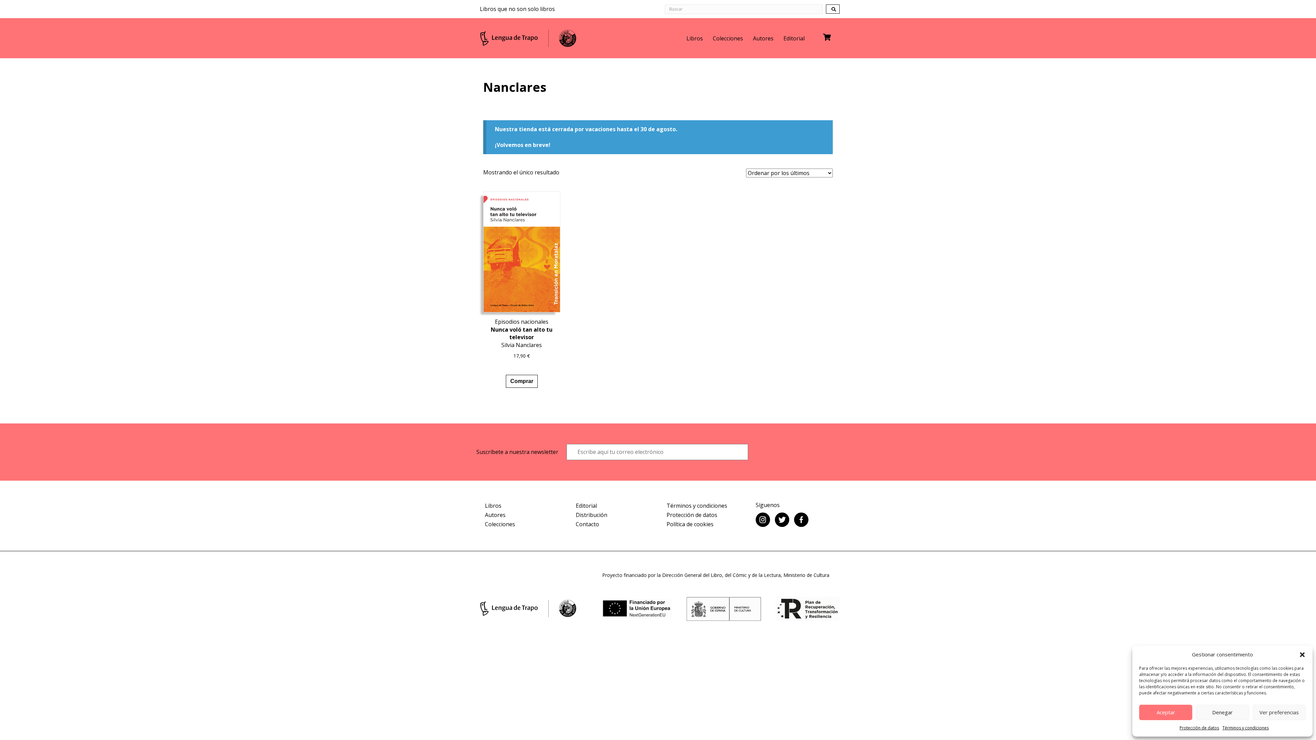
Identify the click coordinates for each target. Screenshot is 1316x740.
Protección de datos (1199, 728)
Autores (763, 38)
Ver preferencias (1279, 712)
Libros (694, 38)
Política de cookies (690, 524)
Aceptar (1166, 712)
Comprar (521, 381)
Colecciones (728, 38)
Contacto (587, 524)
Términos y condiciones (1245, 728)
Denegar (1222, 712)
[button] (1302, 654)
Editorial (794, 38)
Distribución (591, 515)
